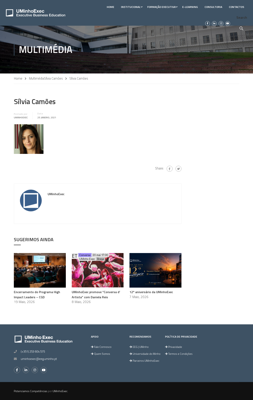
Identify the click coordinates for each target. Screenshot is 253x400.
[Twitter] (178, 169)
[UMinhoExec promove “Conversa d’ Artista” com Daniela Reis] (98, 270)
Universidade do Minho (146, 354)
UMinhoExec (21, 117)
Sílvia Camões (53, 78)
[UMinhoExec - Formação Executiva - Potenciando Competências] (35, 12)
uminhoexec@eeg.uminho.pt (39, 359)
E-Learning (190, 7)
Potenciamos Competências (30, 391)
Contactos (236, 7)
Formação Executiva (161, 7)
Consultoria (213, 7)
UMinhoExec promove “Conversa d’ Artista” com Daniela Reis (96, 294)
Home (110, 7)
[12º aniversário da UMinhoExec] (155, 270)
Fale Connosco (102, 347)
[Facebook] (170, 169)
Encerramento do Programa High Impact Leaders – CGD (37, 294)
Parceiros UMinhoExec (146, 361)
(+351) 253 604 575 (33, 351)
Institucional (131, 7)
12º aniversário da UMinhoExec (151, 292)
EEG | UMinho (141, 347)
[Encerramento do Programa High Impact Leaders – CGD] (40, 270)
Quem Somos (102, 354)
